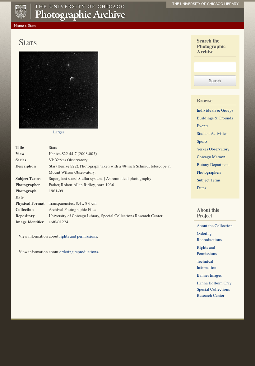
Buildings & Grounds (215, 118)
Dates (201, 187)
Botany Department (213, 164)
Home (19, 25)
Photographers (209, 172)
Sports (202, 141)
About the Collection (215, 225)
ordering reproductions (78, 251)
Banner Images (209, 275)
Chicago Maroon (211, 156)
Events (202, 125)
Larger (58, 132)
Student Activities (212, 133)
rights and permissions (78, 236)
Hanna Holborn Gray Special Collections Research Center (214, 289)
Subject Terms (208, 180)
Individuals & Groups (215, 110)
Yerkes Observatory (213, 149)
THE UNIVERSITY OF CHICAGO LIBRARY (205, 4)
